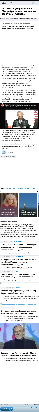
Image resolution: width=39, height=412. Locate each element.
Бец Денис (10, 152)
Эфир (36, 409)
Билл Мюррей (10, 188)
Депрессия (31, 188)
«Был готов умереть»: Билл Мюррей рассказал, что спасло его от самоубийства (19, 11)
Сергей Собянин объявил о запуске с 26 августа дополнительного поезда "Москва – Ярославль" (17, 225)
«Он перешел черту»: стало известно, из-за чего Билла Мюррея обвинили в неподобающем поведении (18, 262)
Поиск (32, 3)
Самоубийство (21, 188)
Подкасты (31, 409)
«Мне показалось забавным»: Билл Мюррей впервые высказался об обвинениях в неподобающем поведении (19, 247)
